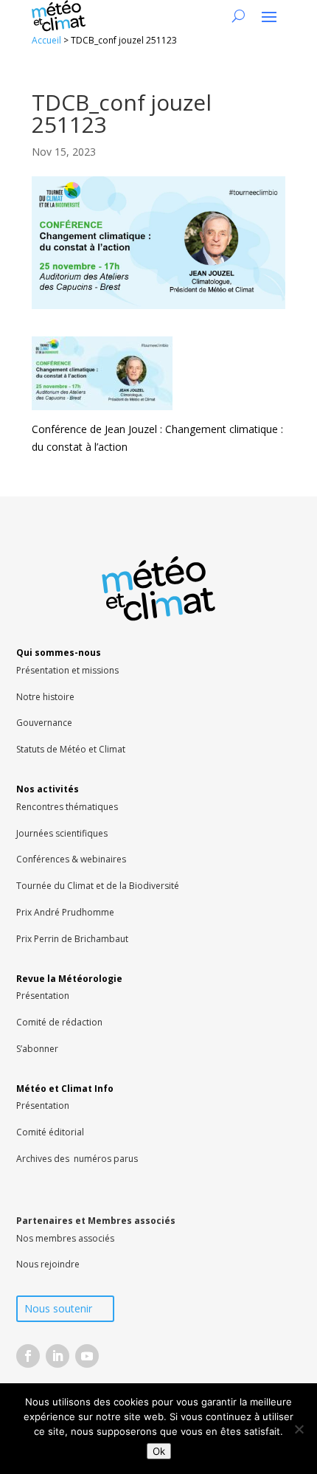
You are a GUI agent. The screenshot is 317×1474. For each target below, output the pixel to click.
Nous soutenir (58, 1308)
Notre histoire (45, 697)
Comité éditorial (50, 1132)
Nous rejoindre (48, 1264)
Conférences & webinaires (71, 859)
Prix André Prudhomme (65, 912)
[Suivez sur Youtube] (87, 1356)
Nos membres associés (65, 1238)
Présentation (42, 995)
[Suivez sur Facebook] (28, 1356)
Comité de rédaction (59, 1022)
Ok (159, 1451)
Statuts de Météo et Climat (70, 749)
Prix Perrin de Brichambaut (72, 939)
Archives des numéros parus (77, 1158)
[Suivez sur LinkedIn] (57, 1356)
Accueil (46, 40)
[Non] (298, 1429)
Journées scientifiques (62, 833)
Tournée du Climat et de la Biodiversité (97, 885)
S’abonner (37, 1048)
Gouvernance (44, 722)
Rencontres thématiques (67, 806)
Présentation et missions (67, 670)
